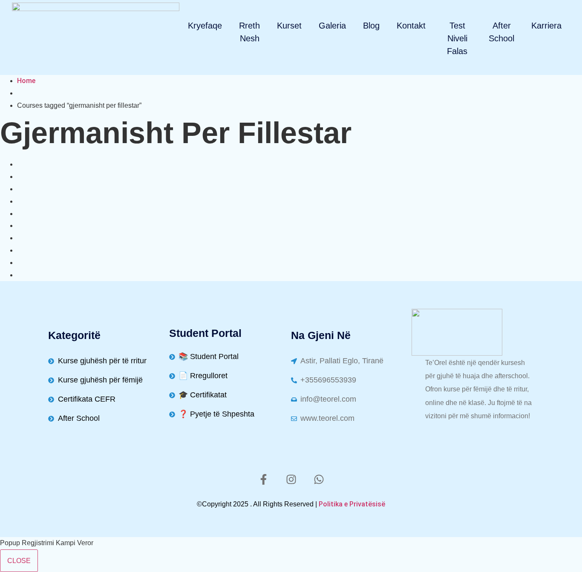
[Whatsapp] (318, 479)
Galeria (332, 25)
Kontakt (411, 25)
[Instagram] (291, 479)
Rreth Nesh (249, 32)
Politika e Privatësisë (352, 504)
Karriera (546, 25)
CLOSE (19, 560)
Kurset (289, 25)
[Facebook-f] (263, 479)
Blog (371, 25)
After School (501, 32)
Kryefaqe (205, 25)
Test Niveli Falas (457, 38)
